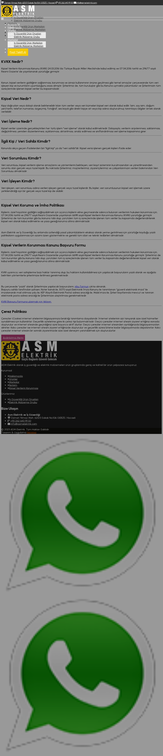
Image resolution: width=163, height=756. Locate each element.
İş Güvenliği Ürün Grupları (27, 33)
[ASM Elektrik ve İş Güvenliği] (17, 16)
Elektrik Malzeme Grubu (27, 36)
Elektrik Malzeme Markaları (28, 46)
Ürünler (12, 30)
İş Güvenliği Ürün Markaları (28, 43)
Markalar (13, 39)
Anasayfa (14, 24)
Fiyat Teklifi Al (18, 52)
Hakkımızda (14, 27)
